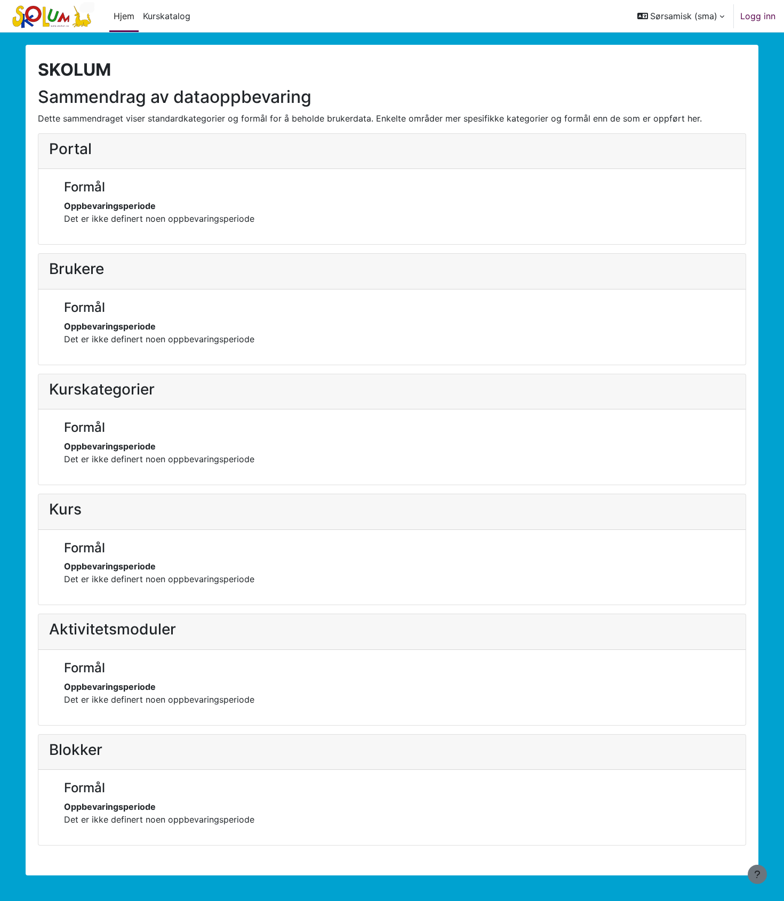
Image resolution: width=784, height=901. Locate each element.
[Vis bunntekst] (757, 874)
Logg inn (757, 16)
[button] (680, 16)
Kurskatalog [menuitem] (166, 16)
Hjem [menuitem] (124, 16)
